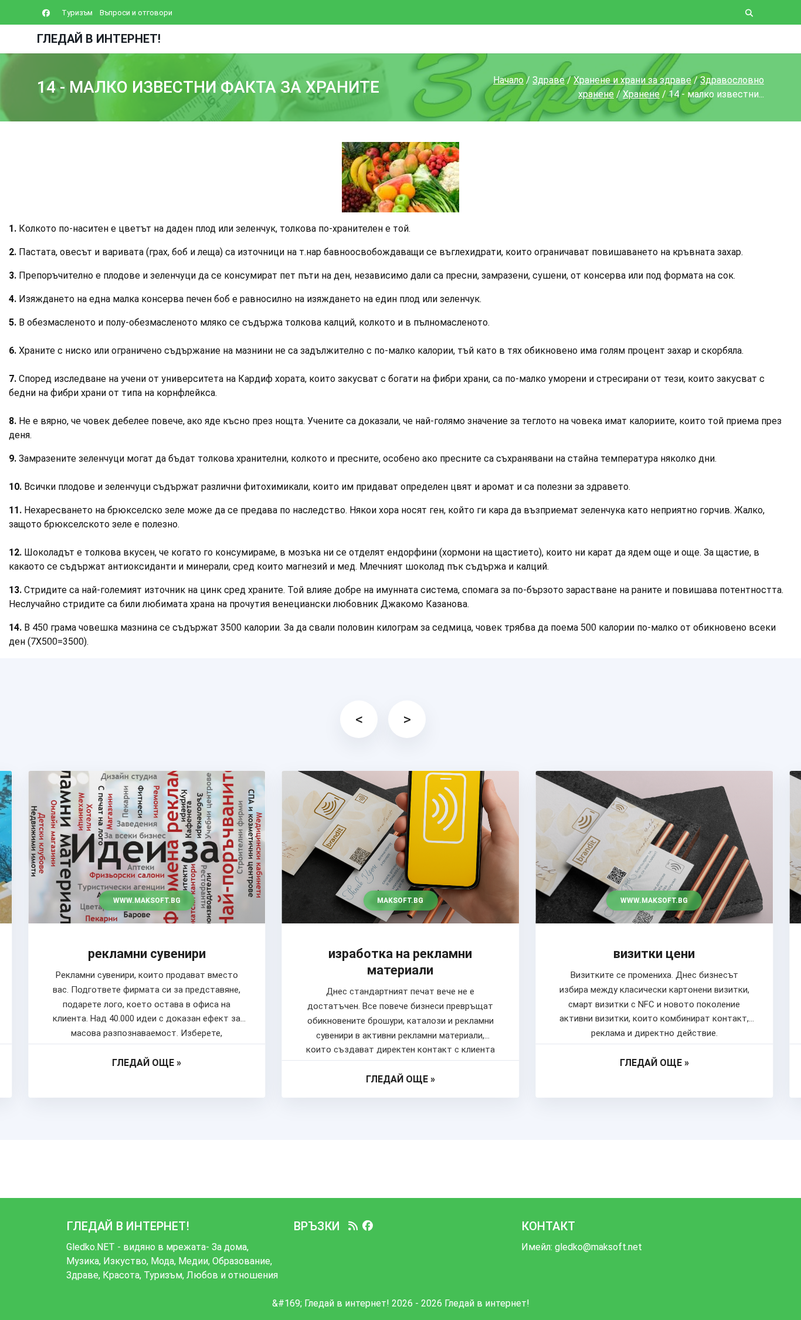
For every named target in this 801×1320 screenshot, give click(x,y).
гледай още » (146, 1079)
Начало (508, 80)
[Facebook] (367, 1226)
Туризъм (77, 12)
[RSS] (353, 1226)
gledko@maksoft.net (598, 1247)
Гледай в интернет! (99, 39)
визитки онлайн (654, 953)
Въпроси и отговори (136, 12)
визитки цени (400, 953)
